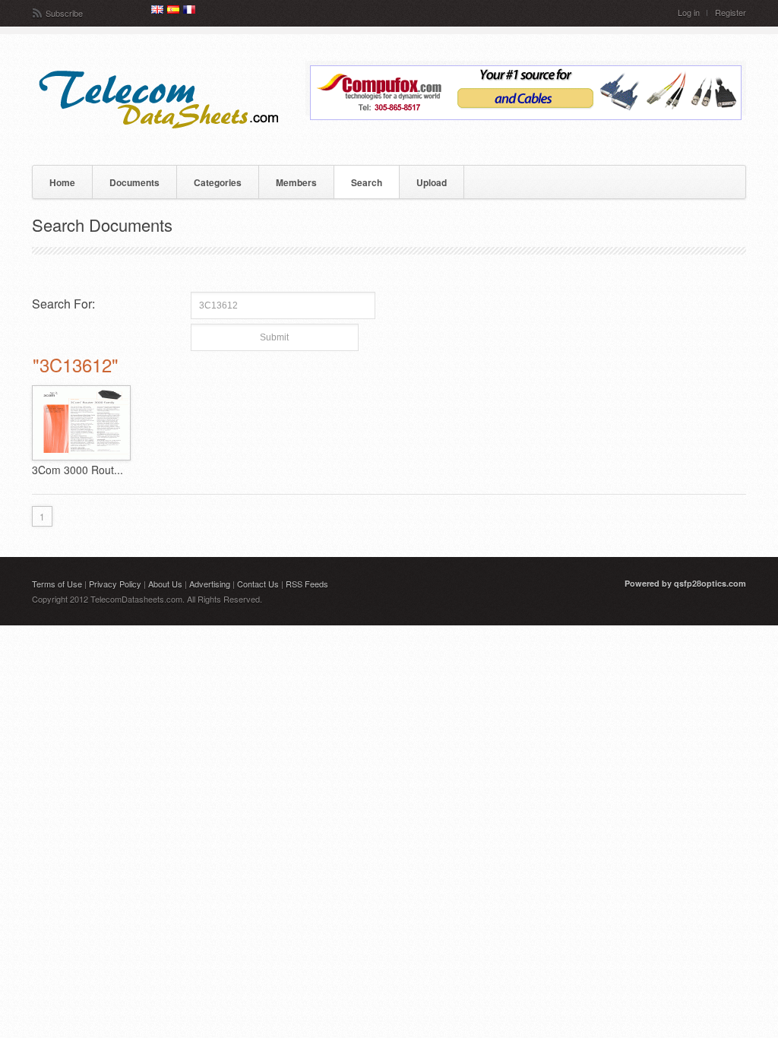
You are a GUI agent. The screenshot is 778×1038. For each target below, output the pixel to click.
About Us (165, 584)
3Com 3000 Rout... (77, 469)
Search (366, 182)
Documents (134, 182)
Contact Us (258, 584)
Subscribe (64, 13)
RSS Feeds (307, 584)
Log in (689, 12)
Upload (431, 182)
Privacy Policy (115, 584)
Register (730, 12)
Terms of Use (57, 584)
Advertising (209, 584)
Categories (218, 182)
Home (62, 182)
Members (296, 182)
